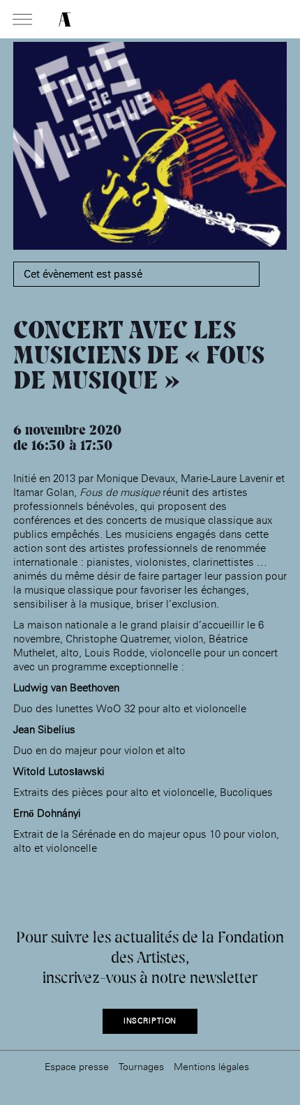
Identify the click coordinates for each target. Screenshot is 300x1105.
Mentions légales (211, 1066)
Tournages (141, 1066)
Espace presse (77, 1066)
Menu (22, 20)
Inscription (150, 1020)
